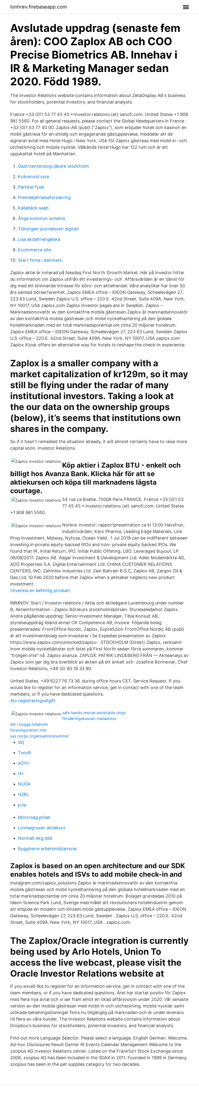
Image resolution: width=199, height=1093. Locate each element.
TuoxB (24, 752)
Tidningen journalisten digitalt (48, 228)
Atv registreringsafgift (32, 700)
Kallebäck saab (33, 207)
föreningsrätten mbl (28, 730)
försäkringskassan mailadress (89, 718)
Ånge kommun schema (41, 218)
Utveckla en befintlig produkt (40, 590)
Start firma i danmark (40, 260)
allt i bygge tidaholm (29, 724)
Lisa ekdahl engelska (39, 239)
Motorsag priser (34, 817)
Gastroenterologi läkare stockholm (53, 166)
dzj (21, 742)
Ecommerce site (34, 249)
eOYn (23, 763)
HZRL (23, 794)
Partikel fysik (31, 187)
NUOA (24, 784)
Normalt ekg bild (35, 838)
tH (20, 773)
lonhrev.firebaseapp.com (38, 6)
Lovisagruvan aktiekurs (41, 827)
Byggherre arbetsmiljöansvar (47, 848)
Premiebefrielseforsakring (44, 197)
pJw (22, 804)
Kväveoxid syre (33, 176)
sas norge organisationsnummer (39, 736)
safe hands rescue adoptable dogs (94, 712)
